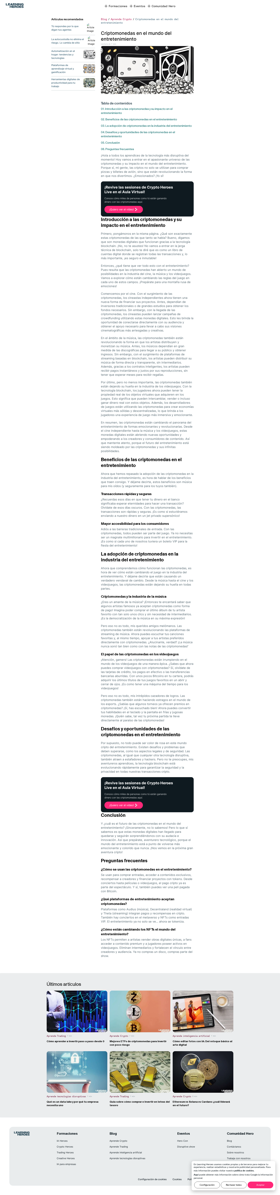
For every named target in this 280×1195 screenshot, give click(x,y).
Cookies (177, 1179)
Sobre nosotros (235, 1152)
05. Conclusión (110, 142)
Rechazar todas (234, 1185)
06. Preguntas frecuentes (117, 149)
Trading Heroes (65, 1152)
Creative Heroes (66, 1158)
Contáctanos (234, 1146)
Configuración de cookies (152, 1179)
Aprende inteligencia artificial (126, 1152)
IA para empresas (66, 1164)
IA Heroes (62, 1140)
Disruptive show (186, 1146)
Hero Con (182, 1140)
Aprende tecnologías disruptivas (127, 1158)
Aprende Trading (119, 1146)
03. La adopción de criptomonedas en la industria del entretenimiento (146, 125)
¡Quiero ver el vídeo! (121, 209)
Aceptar (260, 1185)
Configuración (207, 1185)
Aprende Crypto (121, 19)
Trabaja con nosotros (238, 1158)
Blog (104, 19)
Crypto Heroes (65, 1146)
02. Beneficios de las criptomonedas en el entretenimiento (139, 119)
